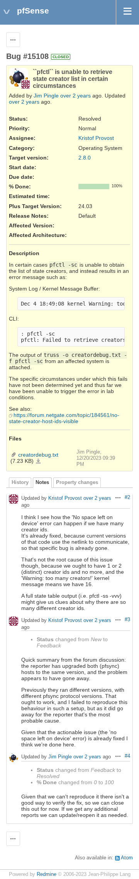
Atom (127, 858)
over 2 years (75, 95)
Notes (42, 482)
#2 (127, 497)
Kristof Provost (96, 138)
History (20, 482)
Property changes (77, 482)
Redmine (46, 874)
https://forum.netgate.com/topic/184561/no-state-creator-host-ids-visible (64, 418)
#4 (127, 756)
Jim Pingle (46, 95)
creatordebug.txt (38, 455)
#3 (127, 619)
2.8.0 (84, 158)
